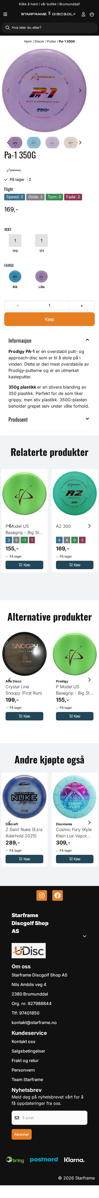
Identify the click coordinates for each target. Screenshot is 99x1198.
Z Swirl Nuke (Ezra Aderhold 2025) (24, 832)
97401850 (29, 1013)
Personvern (23, 1070)
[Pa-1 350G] (44, 90)
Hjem (28, 41)
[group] (24, 524)
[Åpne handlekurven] (91, 14)
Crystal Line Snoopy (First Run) (24, 690)
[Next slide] (80, 90)
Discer (40, 41)
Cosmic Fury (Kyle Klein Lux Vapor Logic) (74, 833)
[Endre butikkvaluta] (75, 14)
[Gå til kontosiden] (83, 14)
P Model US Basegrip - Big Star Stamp (24, 529)
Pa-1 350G (67, 41)
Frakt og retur (25, 1060)
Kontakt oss (23, 1041)
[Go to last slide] (8, 142)
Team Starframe (27, 1079)
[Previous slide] (8, 90)
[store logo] (49, 14)
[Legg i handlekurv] (49, 319)
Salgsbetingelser (28, 1051)
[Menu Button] (5, 14)
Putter (52, 41)
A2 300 (63, 526)
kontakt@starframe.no (34, 1022)
